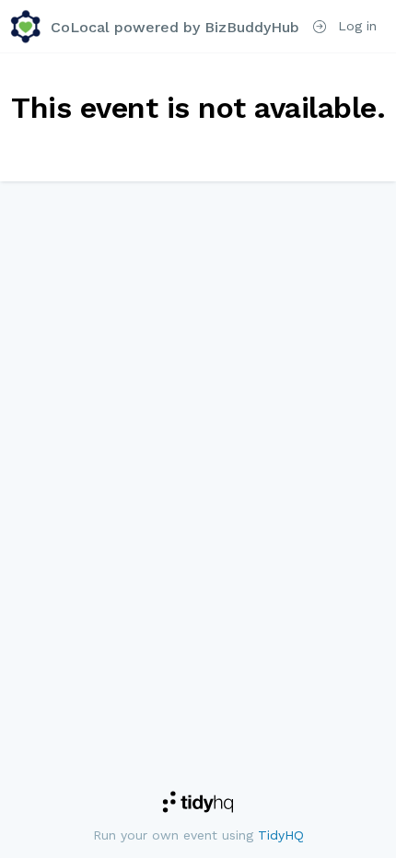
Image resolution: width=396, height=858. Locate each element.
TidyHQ (281, 835)
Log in (355, 25)
